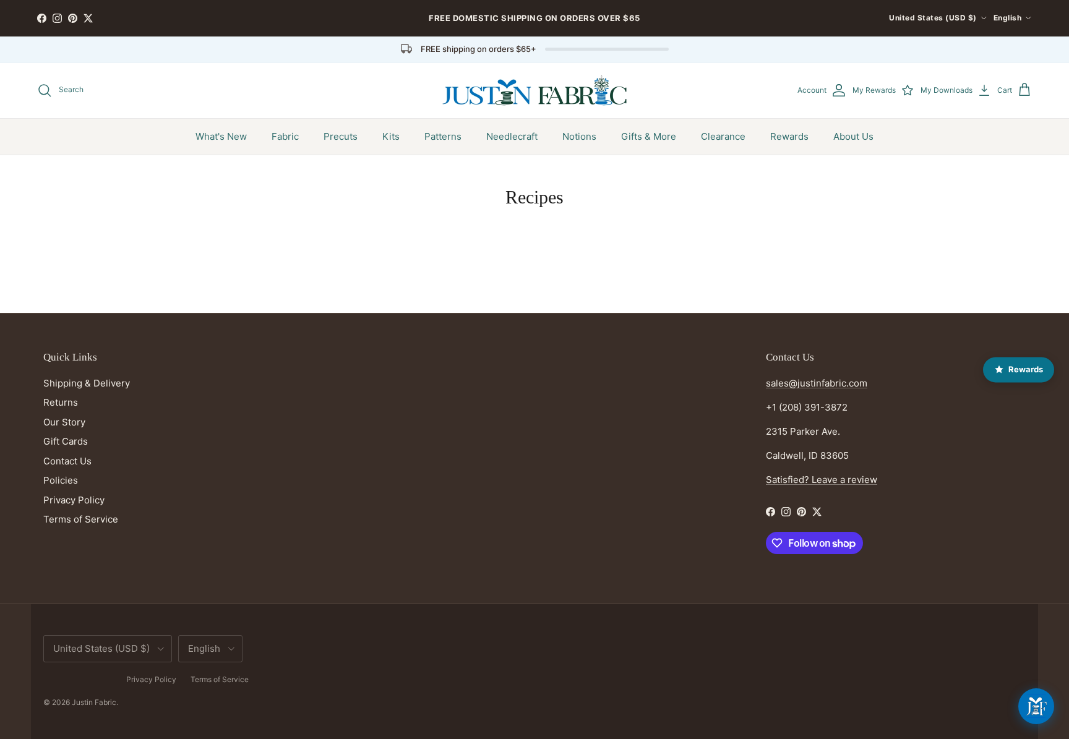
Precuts (341, 136)
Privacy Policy (74, 500)
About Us (853, 136)
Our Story (64, 422)
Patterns (443, 136)
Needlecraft (512, 136)
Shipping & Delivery (86, 383)
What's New (221, 136)
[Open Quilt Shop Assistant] (1036, 706)
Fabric (285, 136)
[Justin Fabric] (534, 90)
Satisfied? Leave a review (821, 479)
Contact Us (67, 461)
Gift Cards (65, 441)
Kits (391, 136)
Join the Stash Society (614, 23)
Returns (60, 402)
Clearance (723, 136)
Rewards (789, 136)
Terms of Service (80, 519)
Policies (60, 480)
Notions (579, 136)
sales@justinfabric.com (816, 383)
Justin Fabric (94, 702)
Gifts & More (648, 136)
